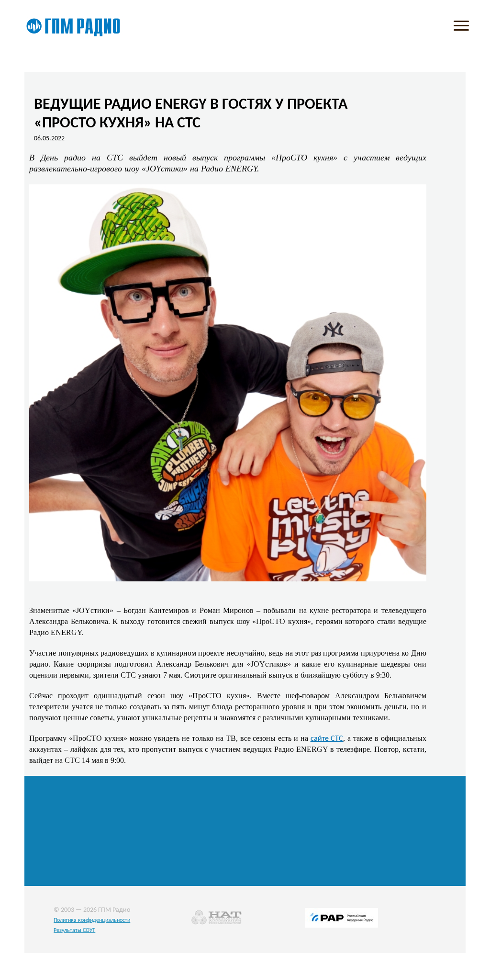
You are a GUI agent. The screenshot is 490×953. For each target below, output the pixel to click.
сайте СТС (327, 739)
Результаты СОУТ (74, 930)
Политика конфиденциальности (92, 920)
